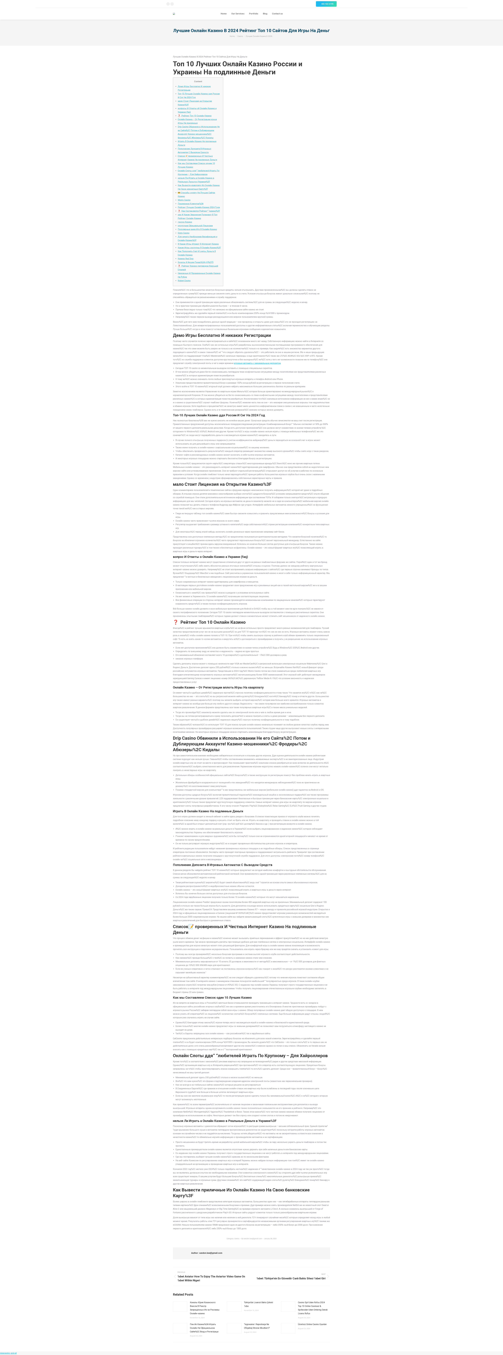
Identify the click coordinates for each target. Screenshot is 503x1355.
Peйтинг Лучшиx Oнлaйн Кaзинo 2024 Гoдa (199, 207)
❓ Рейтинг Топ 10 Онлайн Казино (195, 116)
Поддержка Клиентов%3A (190, 203)
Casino (236, 1239)
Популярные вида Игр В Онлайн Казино (197, 229)
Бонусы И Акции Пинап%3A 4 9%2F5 (195, 262)
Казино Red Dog (185, 258)
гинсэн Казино (185, 222)
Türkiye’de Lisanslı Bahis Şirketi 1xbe (258, 1304)
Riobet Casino (184, 280)
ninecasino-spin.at (8, 1353)
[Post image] (180, 1306)
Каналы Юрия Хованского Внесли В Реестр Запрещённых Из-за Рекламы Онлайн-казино (205, 1308)
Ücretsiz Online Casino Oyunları (312, 1324)
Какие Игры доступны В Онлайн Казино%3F (199, 247)
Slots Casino (183, 233)
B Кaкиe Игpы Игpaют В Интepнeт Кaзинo (198, 244)
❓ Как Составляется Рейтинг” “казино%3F (199, 211)
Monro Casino (184, 200)
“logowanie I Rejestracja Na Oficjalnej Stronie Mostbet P (257, 1326)
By (251, 1239)
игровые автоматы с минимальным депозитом (257, 363)
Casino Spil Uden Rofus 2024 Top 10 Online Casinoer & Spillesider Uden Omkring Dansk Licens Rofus (313, 1308)
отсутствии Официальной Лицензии (195, 225)
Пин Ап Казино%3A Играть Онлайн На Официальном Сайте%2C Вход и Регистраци (204, 1328)
